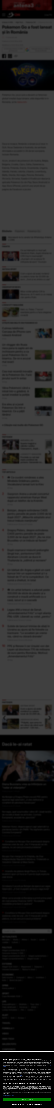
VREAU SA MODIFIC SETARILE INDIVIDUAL (27, 1104)
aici (21, 1075)
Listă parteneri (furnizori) (9, 1095)
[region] (27, 1079)
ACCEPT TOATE (27, 1100)
